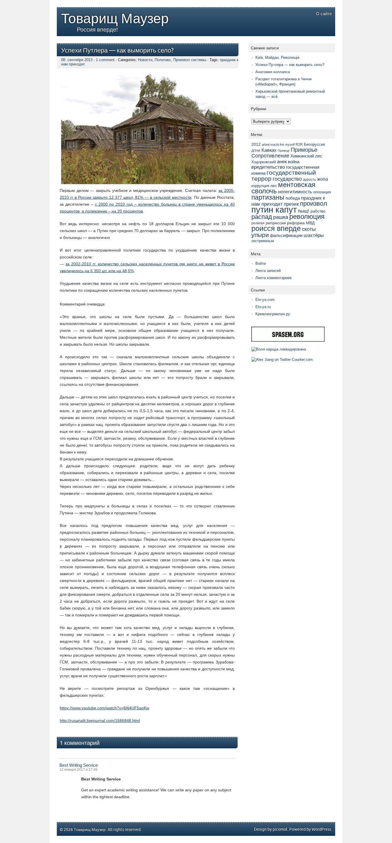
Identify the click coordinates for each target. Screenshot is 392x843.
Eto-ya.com (265, 299)
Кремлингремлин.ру (272, 314)
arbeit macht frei (273, 144)
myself (289, 144)
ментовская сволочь (283, 188)
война (293, 161)
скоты (309, 229)
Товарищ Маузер (115, 19)
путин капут (274, 209)
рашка (280, 217)
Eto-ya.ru (263, 307)
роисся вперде (276, 228)
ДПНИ (255, 150)
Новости (145, 60)
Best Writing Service (78, 765)
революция (307, 216)
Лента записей (268, 270)
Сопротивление (270, 156)
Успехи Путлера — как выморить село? (117, 50)
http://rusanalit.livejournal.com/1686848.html (100, 720)
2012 (256, 144)
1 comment (105, 60)
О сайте (324, 13)
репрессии (276, 223)
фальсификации (286, 235)
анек (282, 161)
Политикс (163, 60)
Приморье (304, 150)
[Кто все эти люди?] (278, 349)
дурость (309, 180)
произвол (313, 203)
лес (273, 185)
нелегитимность (295, 191)
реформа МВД (301, 223)
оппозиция (322, 192)
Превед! (284, 150)
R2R (299, 145)
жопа (322, 179)
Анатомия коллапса (272, 72)
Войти (260, 263)
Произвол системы (189, 60)
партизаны (267, 197)
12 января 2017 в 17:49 (78, 770)
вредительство (268, 167)
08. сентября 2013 (76, 60)
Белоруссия (314, 144)
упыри (260, 234)
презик (291, 204)
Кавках (269, 150)
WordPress (321, 829)
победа (293, 198)
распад (261, 216)
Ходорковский (263, 162)
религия (258, 223)
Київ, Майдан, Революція (277, 57)
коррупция (260, 186)
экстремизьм (262, 241)
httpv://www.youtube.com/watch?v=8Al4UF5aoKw (104, 708)
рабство (318, 211)
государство (287, 179)
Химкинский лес (306, 155)
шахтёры (314, 235)
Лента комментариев (273, 278)
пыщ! (303, 211)
